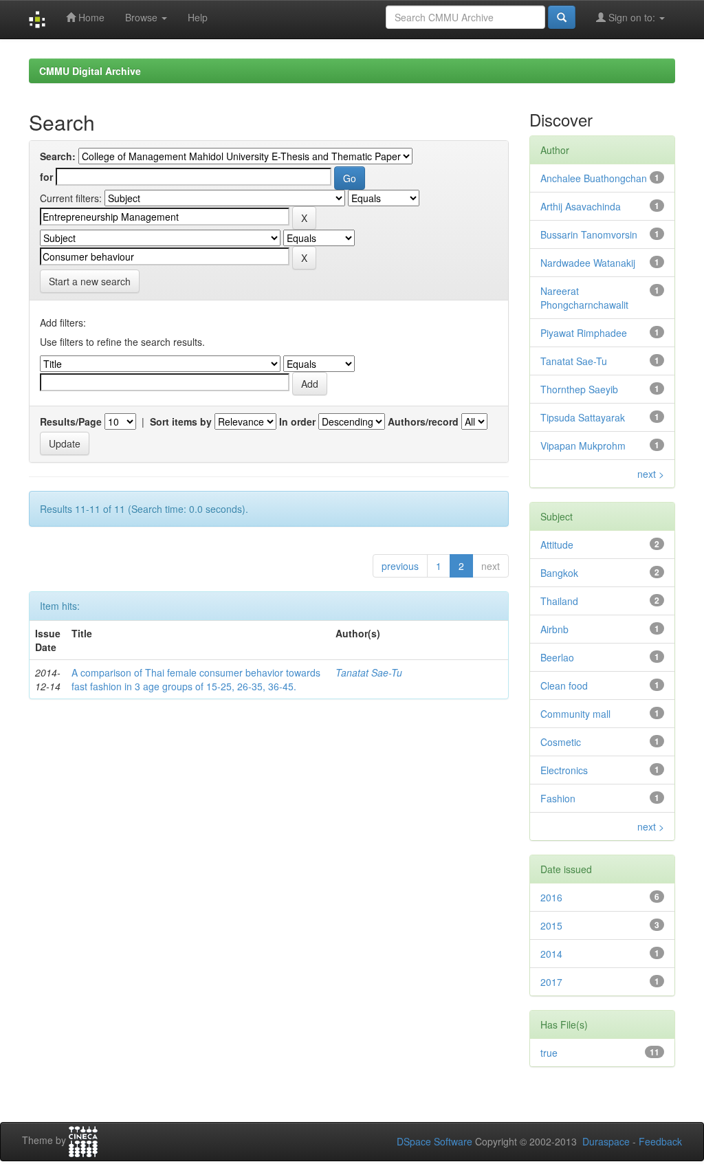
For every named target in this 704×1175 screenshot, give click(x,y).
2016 (551, 897)
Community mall (575, 714)
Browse (142, 17)
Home (90, 17)
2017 (551, 982)
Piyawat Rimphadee (583, 333)
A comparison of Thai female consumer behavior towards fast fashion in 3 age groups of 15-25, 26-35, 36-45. (196, 679)
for (46, 177)
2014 (551, 953)
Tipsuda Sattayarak (582, 417)
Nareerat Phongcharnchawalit (584, 297)
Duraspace (606, 1141)
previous (400, 566)
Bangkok (559, 573)
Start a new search (90, 281)
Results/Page (71, 421)
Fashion (557, 798)
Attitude (556, 544)
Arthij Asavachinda (580, 206)
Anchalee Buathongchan (593, 178)
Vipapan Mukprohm (583, 445)
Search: (58, 156)
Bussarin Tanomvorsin (588, 234)
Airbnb (554, 629)
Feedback (660, 1141)
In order (297, 421)
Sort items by (181, 421)
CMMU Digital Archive (90, 71)
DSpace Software (434, 1141)
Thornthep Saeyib (579, 389)
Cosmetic (560, 742)
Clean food (564, 685)
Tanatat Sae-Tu (369, 672)
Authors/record (423, 421)
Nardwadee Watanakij (587, 263)
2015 (551, 925)
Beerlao (557, 657)
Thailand (559, 601)
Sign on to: (632, 17)
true (549, 1052)
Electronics (564, 770)
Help (198, 17)
